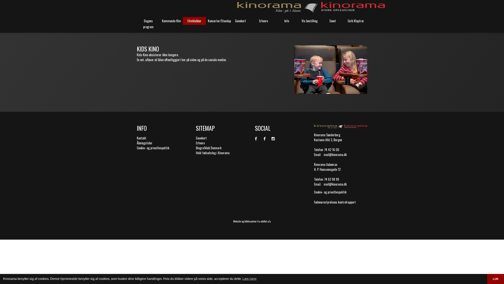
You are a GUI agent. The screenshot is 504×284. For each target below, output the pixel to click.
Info (286, 21)
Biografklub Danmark (208, 148)
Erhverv (263, 21)
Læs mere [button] (250, 278)
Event (333, 21)
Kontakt (141, 138)
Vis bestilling (310, 21)
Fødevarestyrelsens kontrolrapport (335, 202)
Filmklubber (194, 21)
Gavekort (240, 21)
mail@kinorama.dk (335, 154)
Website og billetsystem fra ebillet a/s (252, 221)
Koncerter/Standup (218, 21)
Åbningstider (144, 143)
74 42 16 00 (331, 149)
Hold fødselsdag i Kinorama (213, 152)
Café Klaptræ (356, 21)
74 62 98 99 (331, 179)
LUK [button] (495, 278)
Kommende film (171, 21)
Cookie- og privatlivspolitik (153, 148)
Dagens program (148, 24)
